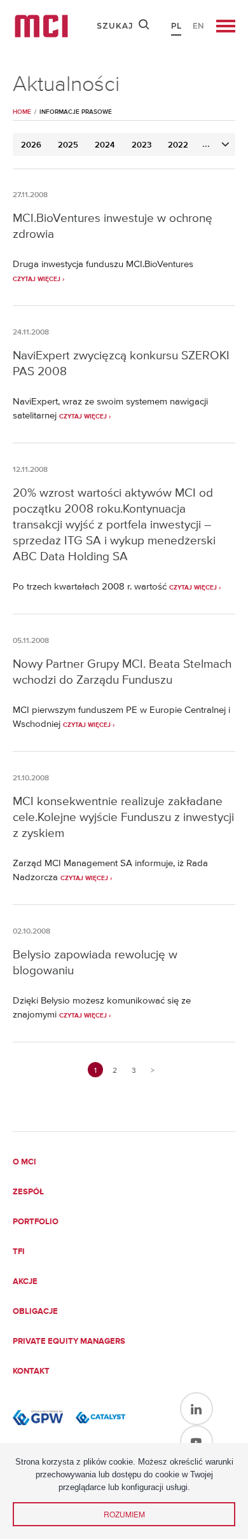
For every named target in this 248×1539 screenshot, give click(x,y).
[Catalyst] (101, 1417)
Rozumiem (124, 1513)
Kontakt (31, 1371)
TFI (19, 1252)
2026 (31, 145)
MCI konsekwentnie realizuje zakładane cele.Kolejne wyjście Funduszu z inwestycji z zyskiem (123, 816)
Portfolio (36, 1222)
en (198, 26)
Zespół (28, 1192)
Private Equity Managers (69, 1341)
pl (176, 26)
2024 (105, 145)
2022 (178, 145)
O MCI (24, 1162)
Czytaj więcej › (38, 279)
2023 (141, 145)
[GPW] (38, 1417)
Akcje (25, 1282)
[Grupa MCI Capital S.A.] (41, 26)
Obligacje (35, 1312)
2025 (68, 145)
